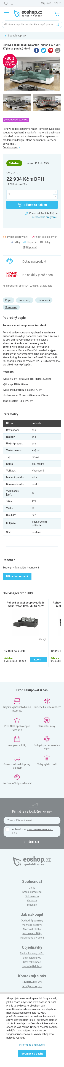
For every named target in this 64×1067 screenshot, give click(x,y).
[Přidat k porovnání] (40, 639)
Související (11, 307)
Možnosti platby (32, 929)
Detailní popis (10, 147)
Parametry (25, 300)
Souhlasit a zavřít (32, 1053)
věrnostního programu (44, 217)
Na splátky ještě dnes (37, 275)
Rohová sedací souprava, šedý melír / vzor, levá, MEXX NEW (25, 604)
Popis (8, 300)
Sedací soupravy (17, 35)
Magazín (32, 904)
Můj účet (46, 3)
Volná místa (32, 896)
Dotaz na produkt (34, 261)
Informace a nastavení (32, 1044)
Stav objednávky (32, 957)
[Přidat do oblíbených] (44, 639)
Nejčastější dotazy (32, 966)
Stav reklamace (32, 962)
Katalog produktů (32, 892)
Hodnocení (44, 300)
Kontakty (32, 900)
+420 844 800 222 (32, 982)
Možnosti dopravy (32, 924)
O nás (32, 887)
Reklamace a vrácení (32, 937)
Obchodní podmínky (32, 920)
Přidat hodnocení (17, 576)
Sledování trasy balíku (32, 953)
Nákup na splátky (32, 933)
